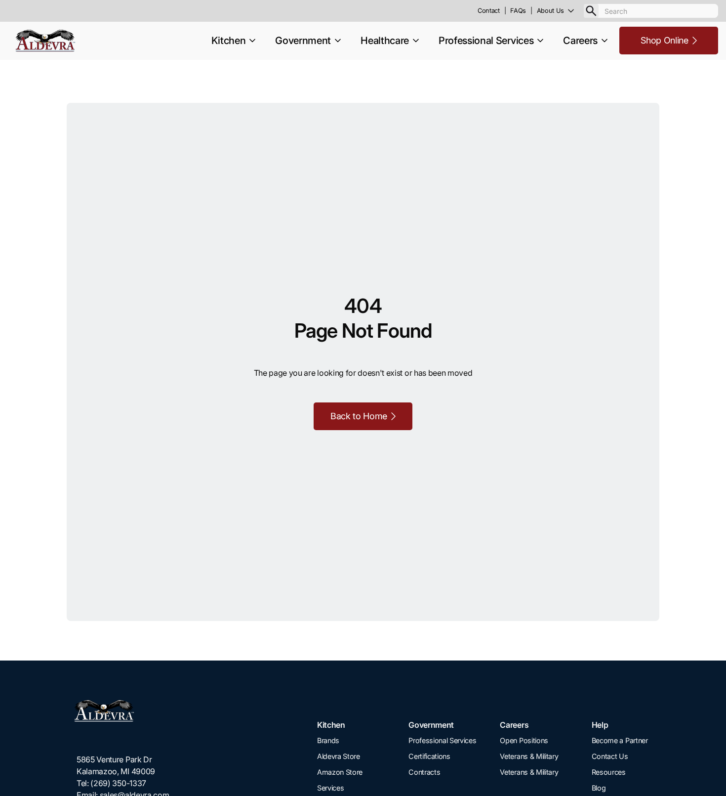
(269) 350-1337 (118, 783)
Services (330, 788)
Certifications (429, 756)
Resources (609, 772)
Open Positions (524, 740)
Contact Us (610, 756)
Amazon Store (340, 772)
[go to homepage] (123, 711)
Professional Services (442, 740)
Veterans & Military (529, 756)
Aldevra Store (338, 756)
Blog (599, 788)
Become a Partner (620, 740)
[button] (560, 11)
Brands (328, 740)
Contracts (424, 772)
